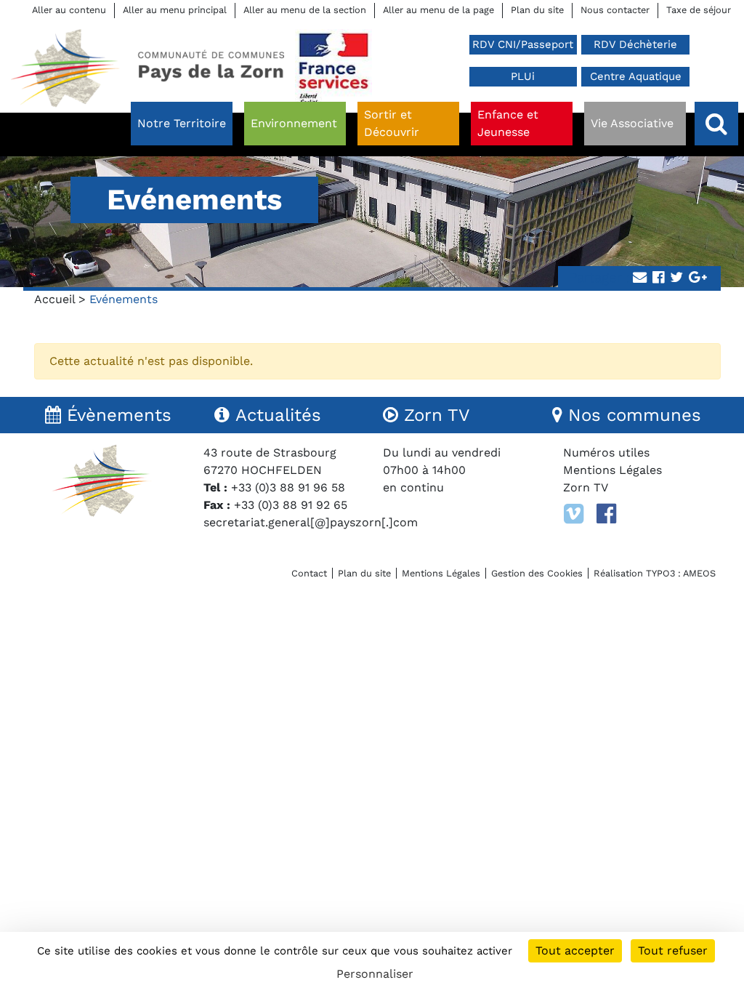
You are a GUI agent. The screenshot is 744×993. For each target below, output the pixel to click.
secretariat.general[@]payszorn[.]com (310, 522)
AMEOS (699, 573)
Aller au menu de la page (438, 9)
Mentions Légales (612, 470)
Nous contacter (615, 9)
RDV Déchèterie (635, 44)
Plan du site (537, 9)
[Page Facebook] (606, 513)
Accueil (54, 299)
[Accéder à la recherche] (716, 123)
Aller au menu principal (175, 9)
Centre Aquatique (636, 76)
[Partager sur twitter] (676, 278)
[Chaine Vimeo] (573, 513)
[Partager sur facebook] (658, 278)
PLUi (523, 76)
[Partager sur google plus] (698, 278)
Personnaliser (374, 974)
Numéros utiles (606, 452)
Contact (309, 573)
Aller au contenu (69, 9)
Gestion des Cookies (537, 573)
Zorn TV (585, 487)
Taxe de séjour (698, 9)
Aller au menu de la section (304, 9)
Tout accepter (575, 950)
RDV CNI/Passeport (522, 44)
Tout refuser (673, 950)
